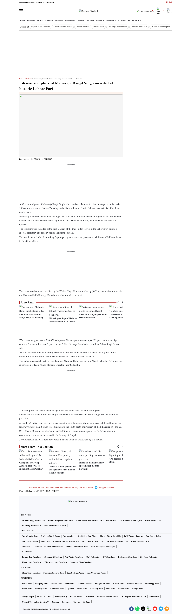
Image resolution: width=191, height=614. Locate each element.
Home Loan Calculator (32, 562)
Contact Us (26, 601)
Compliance (154, 596)
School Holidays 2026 (140, 541)
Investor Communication (107, 596)
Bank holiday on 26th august (103, 546)
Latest (40, 20)
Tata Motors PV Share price (130, 520)
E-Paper (49, 20)
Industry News (41, 588)
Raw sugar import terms (117, 27)
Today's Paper (28, 596)
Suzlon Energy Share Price (33, 520)
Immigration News (102, 583)
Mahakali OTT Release (32, 546)
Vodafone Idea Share (139, 27)
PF (129, 20)
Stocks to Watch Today (50, 536)
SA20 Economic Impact (63, 27)
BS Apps (86, 601)
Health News (82, 588)
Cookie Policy (76, 596)
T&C (50, 596)
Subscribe (66, 601)
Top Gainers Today (30, 541)
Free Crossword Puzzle (96, 572)
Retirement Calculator (127, 557)
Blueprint (70, 20)
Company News (41, 583)
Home (22, 20)
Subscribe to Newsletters (53, 572)
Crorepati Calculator (53, 557)
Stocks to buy (69, 536)
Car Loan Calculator (149, 557)
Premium (31, 20)
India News (28, 79)
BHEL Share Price (153, 520)
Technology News (152, 583)
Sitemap (55, 601)
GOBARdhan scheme (53, 546)
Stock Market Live (30, 536)
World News (27, 588)
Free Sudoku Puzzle (75, 572)
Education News (57, 588)
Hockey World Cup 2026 (110, 536)
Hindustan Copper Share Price (65, 541)
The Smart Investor (95, 20)
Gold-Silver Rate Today (87, 536)
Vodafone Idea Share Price (55, 525)
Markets (59, 20)
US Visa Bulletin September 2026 (164, 27)
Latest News (27, 583)
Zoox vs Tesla (98, 27)
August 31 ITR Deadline (40, 27)
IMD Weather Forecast (133, 536)
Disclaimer (89, 596)
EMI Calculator (93, 557)
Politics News (123, 588)
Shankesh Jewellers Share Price (114, 541)
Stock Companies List (31, 572)
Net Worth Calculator (74, 557)
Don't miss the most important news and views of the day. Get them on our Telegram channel (71, 487)
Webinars (111, 20)
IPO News (69, 583)
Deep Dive (45, 541)
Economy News (96, 588)
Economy (122, 20)
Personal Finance (134, 583)
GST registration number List (133, 596)
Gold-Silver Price (82, 27)
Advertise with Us (41, 601)
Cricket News (118, 583)
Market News (56, 583)
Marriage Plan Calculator (81, 562)
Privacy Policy (61, 596)
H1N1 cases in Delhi (90, 541)
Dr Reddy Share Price (31, 525)
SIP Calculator (109, 557)
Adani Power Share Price (86, 520)
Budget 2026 (137, 588)
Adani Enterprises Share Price (60, 520)
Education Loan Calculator (56, 562)
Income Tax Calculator (31, 557)
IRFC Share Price (107, 520)
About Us (41, 596)
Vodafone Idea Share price (76, 546)
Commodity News (84, 583)
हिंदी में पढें (169, 2)
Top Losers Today (153, 536)
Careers (76, 601)
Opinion (80, 20)
